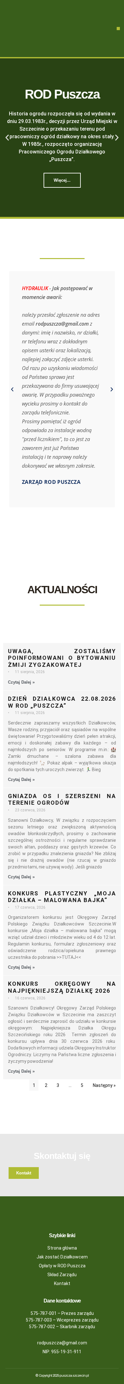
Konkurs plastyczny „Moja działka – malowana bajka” (62, 897)
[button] (118, 28)
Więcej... (62, 180)
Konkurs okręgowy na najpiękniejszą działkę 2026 (62, 987)
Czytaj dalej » (21, 682)
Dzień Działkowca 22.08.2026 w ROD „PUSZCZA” (62, 702)
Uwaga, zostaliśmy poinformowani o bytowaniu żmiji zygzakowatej (62, 658)
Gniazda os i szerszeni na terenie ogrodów (62, 799)
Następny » (104, 1085)
